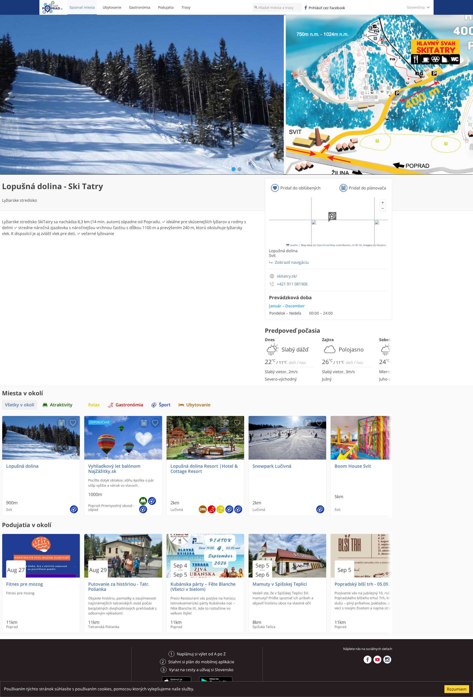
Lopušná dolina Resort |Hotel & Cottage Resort (204, 469)
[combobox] (277, 7)
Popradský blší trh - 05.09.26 (364, 584)
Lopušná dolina (22, 466)
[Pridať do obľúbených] (73, 423)
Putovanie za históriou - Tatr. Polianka (119, 586)
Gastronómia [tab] (129, 405)
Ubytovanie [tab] (198, 405)
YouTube (377, 660)
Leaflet (293, 245)
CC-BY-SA (357, 245)
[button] (383, 202)
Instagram (387, 660)
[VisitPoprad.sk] (52, 7)
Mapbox (381, 245)
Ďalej (465, 94)
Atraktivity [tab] (61, 405)
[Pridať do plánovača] (62, 423)
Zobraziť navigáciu (292, 262)
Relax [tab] (94, 405)
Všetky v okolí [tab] (19, 405)
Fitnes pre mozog (24, 584)
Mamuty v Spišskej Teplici (280, 584)
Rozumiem (457, 689)
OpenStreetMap (326, 245)
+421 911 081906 (292, 284)
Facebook (368, 660)
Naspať (7, 94)
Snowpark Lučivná (272, 466)
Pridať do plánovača (367, 188)
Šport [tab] (164, 405)
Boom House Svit (353, 466)
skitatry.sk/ (287, 276)
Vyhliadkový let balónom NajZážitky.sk (114, 469)
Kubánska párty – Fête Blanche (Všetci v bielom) (203, 586)
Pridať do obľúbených (300, 188)
